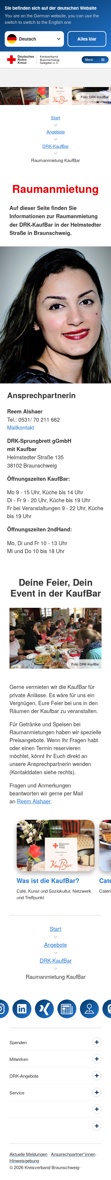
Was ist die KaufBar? (48, 880)
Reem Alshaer (33, 801)
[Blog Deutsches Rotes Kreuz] (66, 1008)
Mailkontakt (20, 427)
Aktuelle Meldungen (28, 1154)
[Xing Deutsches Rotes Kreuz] (44, 1008)
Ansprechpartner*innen (73, 1154)
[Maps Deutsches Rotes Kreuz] (89, 1008)
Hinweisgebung (24, 1160)
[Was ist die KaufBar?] (55, 845)
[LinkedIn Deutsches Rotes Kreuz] (21, 1008)
